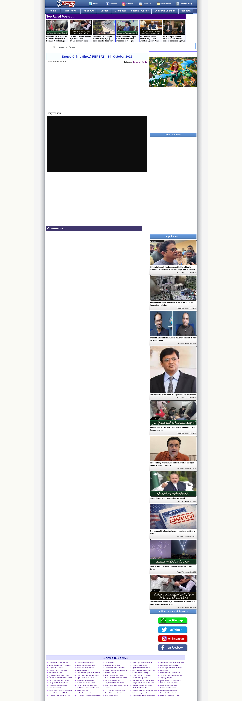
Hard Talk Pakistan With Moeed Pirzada (59, 693)
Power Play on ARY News (85, 667)
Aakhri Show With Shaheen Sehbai (116, 685)
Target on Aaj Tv (140, 62)
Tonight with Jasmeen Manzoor (143, 683)
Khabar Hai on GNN (55, 673)
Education (108, 688)
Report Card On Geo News (141, 675)
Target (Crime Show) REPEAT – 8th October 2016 (97, 56)
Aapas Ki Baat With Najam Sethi (143, 680)
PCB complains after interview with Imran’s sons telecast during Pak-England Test (174, 39)
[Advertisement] (96, 90)
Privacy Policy (165, 3)
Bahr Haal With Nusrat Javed (170, 673)
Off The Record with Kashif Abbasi (60, 678)
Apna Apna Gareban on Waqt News (172, 662)
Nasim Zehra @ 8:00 (139, 678)
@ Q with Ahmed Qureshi (141, 667)
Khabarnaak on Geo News (86, 683)
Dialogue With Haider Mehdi (58, 683)
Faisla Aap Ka (109, 662)
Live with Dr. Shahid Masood (58, 662)
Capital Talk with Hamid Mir (58, 685)
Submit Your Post (140, 11)
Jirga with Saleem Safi (112, 680)
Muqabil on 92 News (56, 667)
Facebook (113, 3)
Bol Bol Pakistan (82, 690)
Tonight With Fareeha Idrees (114, 683)
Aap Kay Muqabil (166, 678)
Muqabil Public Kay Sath (168, 685)
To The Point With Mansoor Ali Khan (89, 695)
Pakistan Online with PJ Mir (169, 695)
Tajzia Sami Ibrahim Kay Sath (86, 685)
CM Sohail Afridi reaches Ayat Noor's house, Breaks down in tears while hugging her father (80, 39)
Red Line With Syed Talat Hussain (88, 673)
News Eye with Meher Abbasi (114, 675)
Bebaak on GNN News (168, 688)
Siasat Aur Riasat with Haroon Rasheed (59, 675)
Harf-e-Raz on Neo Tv (84, 693)
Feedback (186, 11)
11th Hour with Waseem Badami (115, 690)
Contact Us (147, 3)
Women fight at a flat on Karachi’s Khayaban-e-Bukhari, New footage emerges (56, 39)
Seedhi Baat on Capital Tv (169, 665)
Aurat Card (164, 670)
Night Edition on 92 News (85, 678)
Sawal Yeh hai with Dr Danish (142, 685)
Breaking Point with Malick (169, 683)
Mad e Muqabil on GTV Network (60, 665)
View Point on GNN (55, 688)
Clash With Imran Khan (112, 665)
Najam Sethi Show (83, 670)
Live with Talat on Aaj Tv (168, 693)
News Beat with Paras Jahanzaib (116, 678)
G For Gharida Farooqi (140, 673)
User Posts (120, 11)
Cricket (104, 11)
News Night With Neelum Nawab (171, 667)
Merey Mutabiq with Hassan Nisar (60, 690)
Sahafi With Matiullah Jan (85, 680)
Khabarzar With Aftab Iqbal (86, 665)
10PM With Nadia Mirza (140, 688)
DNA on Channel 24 (111, 695)
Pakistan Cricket (110, 673)
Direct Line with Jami (139, 665)
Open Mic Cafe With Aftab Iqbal (59, 695)
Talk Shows (70, 11)
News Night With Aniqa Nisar (142, 662)
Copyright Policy (186, 3)
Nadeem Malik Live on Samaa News (144, 690)
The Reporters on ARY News (59, 680)
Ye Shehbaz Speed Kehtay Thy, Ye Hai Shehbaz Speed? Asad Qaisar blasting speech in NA (151, 39)
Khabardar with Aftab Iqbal (85, 662)
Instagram (129, 3)
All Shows (89, 11)
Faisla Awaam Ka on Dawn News (143, 695)
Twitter (95, 3)
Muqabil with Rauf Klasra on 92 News (170, 680)
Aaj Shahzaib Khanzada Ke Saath (88, 688)
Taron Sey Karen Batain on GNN (171, 675)
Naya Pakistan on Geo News (114, 693)
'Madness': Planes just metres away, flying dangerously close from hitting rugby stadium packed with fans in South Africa (103, 39)
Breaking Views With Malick (58, 670)
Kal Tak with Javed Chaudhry (115, 667)
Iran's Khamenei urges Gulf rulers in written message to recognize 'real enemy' (126, 39)
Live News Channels (165, 11)
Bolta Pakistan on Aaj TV (168, 690)
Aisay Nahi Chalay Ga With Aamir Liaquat (143, 670)
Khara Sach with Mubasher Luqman (117, 670)
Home (53, 11)
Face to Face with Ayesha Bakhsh (88, 675)
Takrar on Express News (141, 693)
